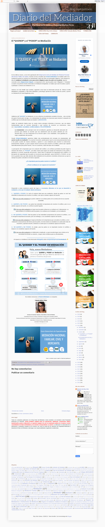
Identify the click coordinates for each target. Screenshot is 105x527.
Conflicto (40, 474)
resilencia (58, 505)
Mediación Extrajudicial (16, 490)
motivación (75, 494)
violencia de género (68, 508)
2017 (78, 369)
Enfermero (90, 478)
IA (45, 483)
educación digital (36, 478)
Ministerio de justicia (58, 494)
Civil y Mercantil (70, 472)
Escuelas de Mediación (73, 480)
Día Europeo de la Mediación (34, 477)
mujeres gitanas (82, 494)
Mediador (58, 493)
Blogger (70, 516)
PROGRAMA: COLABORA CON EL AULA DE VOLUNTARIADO (72, 498)
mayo (80, 350)
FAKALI (26, 482)
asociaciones (30, 470)
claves (77, 472)
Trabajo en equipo (22, 508)
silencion (52, 506)
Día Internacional (48, 477)
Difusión (84, 477)
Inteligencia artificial (72, 483)
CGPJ (48, 472)
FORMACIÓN (87, 31)
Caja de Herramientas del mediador (62, 470)
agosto (81, 344)
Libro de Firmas (44, 33)
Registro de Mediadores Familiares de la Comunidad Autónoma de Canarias (49, 503)
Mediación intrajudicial (58, 490)
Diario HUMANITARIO (83, 416)
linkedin (13, 488)
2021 (78, 325)
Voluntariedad (41, 364)
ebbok (28, 478)
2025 (78, 316)
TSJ (38, 508)
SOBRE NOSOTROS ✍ (29, 31)
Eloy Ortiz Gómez (75, 478)
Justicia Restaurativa (22, 485)
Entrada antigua (66, 411)
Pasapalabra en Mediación (49, 496)
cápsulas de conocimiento (86, 470)
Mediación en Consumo (74, 488)
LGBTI (81, 487)
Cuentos (56, 475)
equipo (21, 480)
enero (80, 359)
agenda (76, 467)
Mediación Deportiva (62, 488)
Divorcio (13, 478)
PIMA (80, 496)
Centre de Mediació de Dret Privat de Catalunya (31, 472)
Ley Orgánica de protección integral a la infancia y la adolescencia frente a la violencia (57, 487)
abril (80, 352)
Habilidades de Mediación (28, 483)
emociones (83, 478)
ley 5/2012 (73, 485)
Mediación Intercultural (45, 490)
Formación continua (57, 482)
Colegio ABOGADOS (87, 472)
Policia (13, 498)
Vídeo (59, 508)
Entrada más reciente (17, 411)
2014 (78, 375)
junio (80, 348)
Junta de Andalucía (83, 483)
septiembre (82, 341)
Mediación (29, 364)
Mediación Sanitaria (27, 492)
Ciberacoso (54, 472)
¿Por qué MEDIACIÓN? (17, 467)
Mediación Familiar (31, 490)
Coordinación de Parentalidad (74, 474)
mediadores (79, 492)
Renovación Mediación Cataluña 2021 (46, 505)
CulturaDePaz (74, 475)
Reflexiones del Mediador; (77, 500)
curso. (80, 475)
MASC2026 (29, 488)
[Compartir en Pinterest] (51, 362)
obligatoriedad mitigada (35, 496)
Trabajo (13, 508)
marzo (80, 355)
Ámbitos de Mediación (31, 469)
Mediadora (69, 493)
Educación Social (46, 478)
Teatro (63, 506)
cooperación (62, 473)
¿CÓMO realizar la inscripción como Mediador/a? (88, 177)
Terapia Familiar (76, 506)
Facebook (21, 482)
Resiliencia (65, 505)
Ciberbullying (61, 472)
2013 (78, 378)
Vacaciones (47, 508)
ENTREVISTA (14, 480)
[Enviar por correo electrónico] (45, 362)
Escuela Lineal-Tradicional (46, 480)
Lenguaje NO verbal (58, 485)
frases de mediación (68, 482)
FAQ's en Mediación (35, 482)
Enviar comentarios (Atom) (26, 413)
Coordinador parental (16, 475)
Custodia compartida (87, 475)
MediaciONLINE (48, 492)
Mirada (69, 494)
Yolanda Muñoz (87, 508)
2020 (78, 362)
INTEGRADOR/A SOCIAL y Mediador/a (85, 338)
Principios (35, 364)
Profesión (35, 498)
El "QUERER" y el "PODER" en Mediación (85, 334)
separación (45, 506)
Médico (85, 492)
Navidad (90, 494)
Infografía (51, 483)
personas (75, 496)
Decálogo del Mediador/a (17, 477)
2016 (78, 371)
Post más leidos (20, 498)
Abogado (35, 467)
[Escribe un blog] (46, 362)
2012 (78, 380)
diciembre (81, 327)
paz (58, 496)
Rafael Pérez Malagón (39, 500)
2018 (78, 366)
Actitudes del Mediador (21, 364)
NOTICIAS (20, 496)
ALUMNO (82, 467)
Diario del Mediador (75, 477)
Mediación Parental (70, 490)
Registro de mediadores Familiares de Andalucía (54, 501)
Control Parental (54, 473)
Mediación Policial (80, 490)
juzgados (31, 485)
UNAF (41, 508)
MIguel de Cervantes (32, 494)
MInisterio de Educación (44, 494)
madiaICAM (22, 489)
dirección (90, 477)
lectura (50, 485)
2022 (78, 323)
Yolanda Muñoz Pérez (17, 509)
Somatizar (58, 506)
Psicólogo (28, 500)
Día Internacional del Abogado (61, 477)
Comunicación (18, 474)
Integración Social (62, 483)
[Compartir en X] (48, 362)
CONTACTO (54, 33)
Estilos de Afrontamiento (87, 480)
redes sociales (49, 500)
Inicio (42, 411)
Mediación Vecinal (37, 492)
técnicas (68, 506)
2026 (78, 314)
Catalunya (14, 472)
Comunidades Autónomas (30, 473)
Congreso (47, 473)
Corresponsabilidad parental (37, 475)
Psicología (21, 500)
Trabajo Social (31, 508)
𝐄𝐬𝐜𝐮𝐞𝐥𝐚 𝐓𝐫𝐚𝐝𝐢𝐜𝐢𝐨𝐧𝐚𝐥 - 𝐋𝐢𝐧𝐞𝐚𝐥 (60, 480)
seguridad (39, 506)
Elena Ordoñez (65, 478)
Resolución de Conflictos (82, 505)
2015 (78, 373)
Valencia (54, 508)
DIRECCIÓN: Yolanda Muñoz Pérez (70, 31)
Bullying (48, 470)
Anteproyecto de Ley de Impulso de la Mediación (51, 469)
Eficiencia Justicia (56, 478)
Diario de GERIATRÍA (82, 405)
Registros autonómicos (30, 505)
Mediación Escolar (86, 489)
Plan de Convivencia (87, 496)
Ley (66, 485)
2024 (78, 318)
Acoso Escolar (46, 467)
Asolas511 (36, 470)
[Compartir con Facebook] (49, 362)
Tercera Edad (84, 506)
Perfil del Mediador (65, 496)
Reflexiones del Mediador (62, 500)
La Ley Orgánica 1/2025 (41, 485)
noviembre (81, 329)
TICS (91, 506)
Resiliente (71, 505)
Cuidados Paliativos (64, 475)
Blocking (42, 470)
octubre (81, 332)
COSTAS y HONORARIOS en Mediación (88, 161)
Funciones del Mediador (81, 482)
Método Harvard (22, 494)
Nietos (12, 496)
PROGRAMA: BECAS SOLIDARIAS (48, 498)
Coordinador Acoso (88, 473)
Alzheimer (90, 467)
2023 (78, 321)
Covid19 (51, 475)
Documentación (21, 478)
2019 (78, 364)
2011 (78, 382)
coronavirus (26, 475)
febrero (81, 357)
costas (46, 475)
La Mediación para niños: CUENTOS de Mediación (88, 169)
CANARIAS (76, 470)
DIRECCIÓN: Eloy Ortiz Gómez (48, 31)
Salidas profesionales (21, 506)
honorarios (40, 483)
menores (91, 492)
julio (80, 346)
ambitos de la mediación (17, 469)
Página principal (15, 31)
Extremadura (14, 482)
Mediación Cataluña (51, 488)
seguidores (32, 506)
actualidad (70, 467)
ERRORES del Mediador (31, 480)
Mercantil (15, 494)
